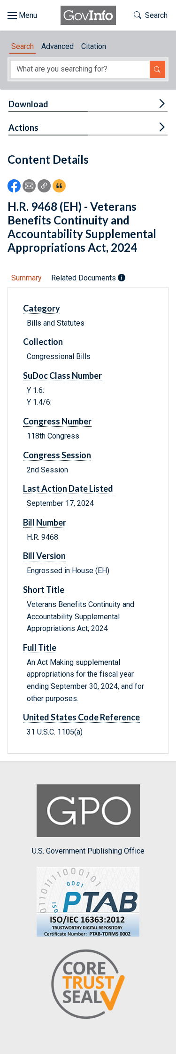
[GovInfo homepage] (88, 15)
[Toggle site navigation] (22, 15)
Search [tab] (22, 46)
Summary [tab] (26, 277)
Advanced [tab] (57, 46)
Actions (23, 127)
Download (28, 104)
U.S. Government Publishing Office (88, 850)
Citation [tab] (93, 46)
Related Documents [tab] (84, 277)
